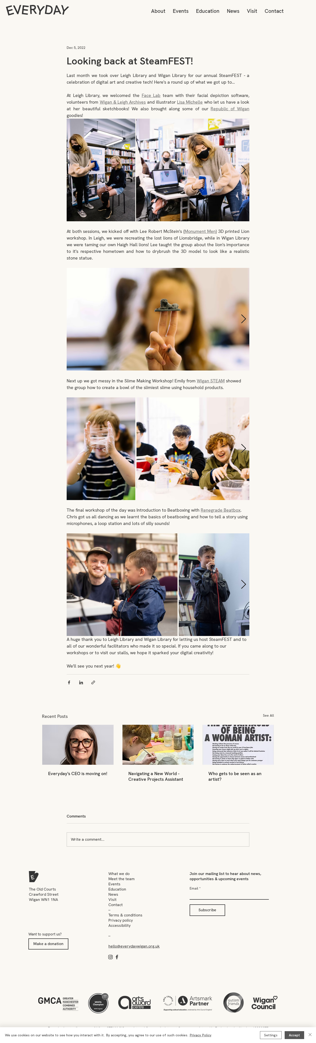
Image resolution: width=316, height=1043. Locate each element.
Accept (294, 1035)
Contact (115, 904)
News (113, 894)
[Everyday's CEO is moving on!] (78, 745)
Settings (270, 1035)
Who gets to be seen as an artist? (234, 776)
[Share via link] (93, 682)
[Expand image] (101, 170)
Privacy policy (120, 920)
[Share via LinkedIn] (81, 682)
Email (194, 888)
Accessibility (119, 925)
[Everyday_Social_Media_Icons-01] (110, 957)
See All (268, 715)
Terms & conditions (125, 915)
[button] (158, 11)
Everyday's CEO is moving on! (77, 773)
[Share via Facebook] (69, 682)
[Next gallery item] (243, 170)
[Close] (310, 1035)
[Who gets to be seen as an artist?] (238, 745)
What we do (119, 873)
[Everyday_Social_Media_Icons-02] (117, 957)
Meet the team (121, 878)
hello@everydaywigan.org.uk (134, 946)
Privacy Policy (200, 1035)
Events (114, 884)
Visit (112, 899)
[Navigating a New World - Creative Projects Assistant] (158, 745)
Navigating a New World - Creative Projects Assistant (155, 776)
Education (117, 889)
